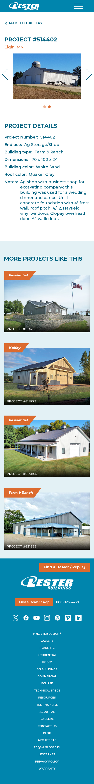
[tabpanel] (47, 76)
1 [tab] (44, 106)
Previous (9, 74)
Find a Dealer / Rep (62, 567)
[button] (78, 6)
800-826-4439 (67, 602)
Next (85, 74)
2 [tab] (49, 106)
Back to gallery (25, 23)
